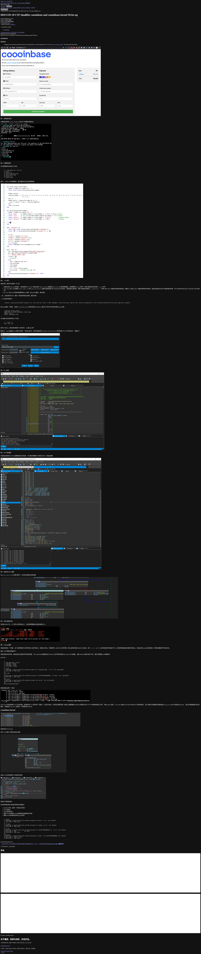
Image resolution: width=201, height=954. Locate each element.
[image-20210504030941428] (45, 701)
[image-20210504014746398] (51, 568)
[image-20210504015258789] (59, 618)
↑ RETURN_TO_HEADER (17, 32)
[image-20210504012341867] (30, 367)
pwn (11, 24)
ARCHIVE (9, 7)
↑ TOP (2, 952)
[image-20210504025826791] (30, 641)
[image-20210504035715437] (40, 726)
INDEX (3, 7)
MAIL (8, 951)
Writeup (9, 23)
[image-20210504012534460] (52, 449)
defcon (13, 24)
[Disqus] (100, 873)
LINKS (33, 7)
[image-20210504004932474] (42, 277)
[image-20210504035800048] (33, 772)
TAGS (23, 7)
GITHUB (3, 951)
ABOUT (27, 7)
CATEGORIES (16, 7)
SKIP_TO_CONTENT (6, 1)
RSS (12, 951)
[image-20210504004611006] (26, 160)
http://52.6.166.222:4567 (57, 44)
